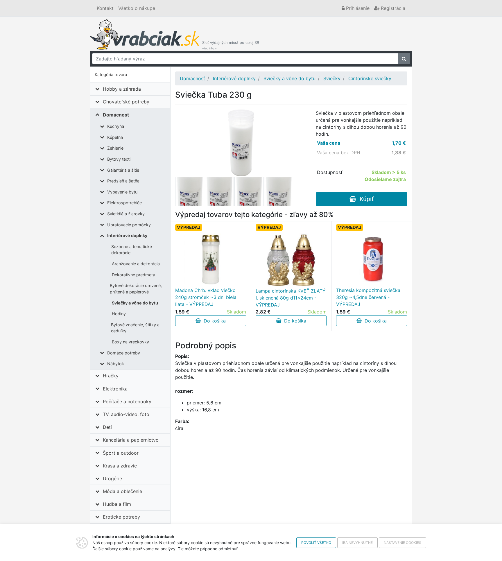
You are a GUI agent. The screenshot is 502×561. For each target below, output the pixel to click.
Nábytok (115, 363)
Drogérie (112, 478)
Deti (107, 427)
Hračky (111, 376)
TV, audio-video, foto (126, 414)
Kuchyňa (115, 126)
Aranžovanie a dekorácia (136, 263)
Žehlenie (115, 148)
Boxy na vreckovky (130, 341)
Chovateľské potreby (126, 102)
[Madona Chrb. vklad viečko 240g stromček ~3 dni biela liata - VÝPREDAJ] (210, 259)
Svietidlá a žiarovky (126, 213)
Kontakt (105, 8)
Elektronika (115, 389)
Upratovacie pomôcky (129, 224)
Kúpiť (365, 199)
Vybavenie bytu (122, 191)
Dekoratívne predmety (133, 274)
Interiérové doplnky (127, 235)
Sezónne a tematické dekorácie (131, 249)
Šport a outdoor (121, 453)
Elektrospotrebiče (124, 202)
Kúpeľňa (115, 137)
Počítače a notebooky (127, 401)
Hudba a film (117, 504)
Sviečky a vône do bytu (135, 302)
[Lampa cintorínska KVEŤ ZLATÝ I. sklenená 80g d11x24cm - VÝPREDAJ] (291, 260)
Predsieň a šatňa (123, 180)
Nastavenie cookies (402, 542)
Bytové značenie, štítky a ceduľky (135, 328)
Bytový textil (119, 159)
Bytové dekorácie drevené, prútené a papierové (136, 288)
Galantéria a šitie (123, 170)
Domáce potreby (123, 352)
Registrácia (392, 8)
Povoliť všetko (316, 542)
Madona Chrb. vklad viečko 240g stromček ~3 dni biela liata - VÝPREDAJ (205, 297)
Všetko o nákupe (136, 8)
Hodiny (119, 313)
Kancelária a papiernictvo (131, 440)
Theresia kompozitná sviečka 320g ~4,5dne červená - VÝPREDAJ (368, 297)
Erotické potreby (121, 517)
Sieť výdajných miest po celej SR (230, 45)
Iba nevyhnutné (357, 542)
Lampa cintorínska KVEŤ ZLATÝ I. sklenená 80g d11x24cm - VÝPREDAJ (291, 298)
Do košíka (213, 321)
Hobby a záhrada (122, 89)
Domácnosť (116, 115)
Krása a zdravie (120, 466)
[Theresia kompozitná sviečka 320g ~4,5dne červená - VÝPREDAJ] (371, 259)
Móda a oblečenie (122, 491)
